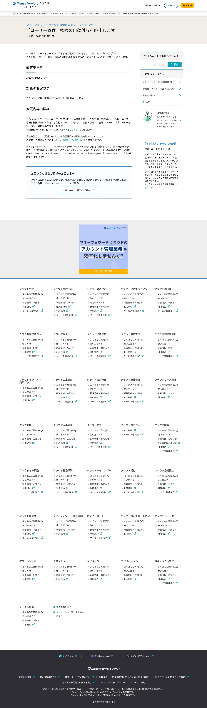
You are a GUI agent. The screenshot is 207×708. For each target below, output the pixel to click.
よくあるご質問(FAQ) (32, 294)
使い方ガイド (28, 298)
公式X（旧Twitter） (140, 656)
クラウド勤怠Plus (130, 425)
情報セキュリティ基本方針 (77, 677)
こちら (74, 129)
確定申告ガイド (97, 302)
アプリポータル (129, 561)
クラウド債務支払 (96, 334)
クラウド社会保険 (63, 470)
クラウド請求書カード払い (135, 516)
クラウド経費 (60, 334)
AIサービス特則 (137, 682)
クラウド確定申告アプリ (134, 288)
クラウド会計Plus (63, 288)
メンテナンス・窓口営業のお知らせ (160, 81)
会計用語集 (61, 306)
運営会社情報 (24, 677)
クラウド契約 (128, 470)
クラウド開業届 (27, 516)
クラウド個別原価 (96, 379)
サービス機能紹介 (30, 310)
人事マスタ (59, 561)
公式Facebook (102, 656)
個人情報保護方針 (48, 677)
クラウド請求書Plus (30, 334)
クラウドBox (26, 425)
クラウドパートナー (165, 516)
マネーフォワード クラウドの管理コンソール (67, 13)
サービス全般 (26, 606)
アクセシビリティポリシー (112, 682)
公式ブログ (68, 656)
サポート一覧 (151, 5)
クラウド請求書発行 (165, 334)
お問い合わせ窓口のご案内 (76, 190)
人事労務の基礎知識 (167, 442)
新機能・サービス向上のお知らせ (158, 88)
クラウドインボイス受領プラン (30, 381)
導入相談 (187, 5)
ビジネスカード (95, 516)
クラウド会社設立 (164, 470)
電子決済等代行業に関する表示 (77, 682)
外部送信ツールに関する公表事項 (169, 677)
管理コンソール (27, 561)
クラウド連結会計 (130, 379)
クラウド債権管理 (130, 334)
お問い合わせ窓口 (72, 140)
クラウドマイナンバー (99, 470)
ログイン (171, 5)
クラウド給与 (162, 425)
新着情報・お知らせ (32, 302)
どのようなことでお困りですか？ (160, 56)
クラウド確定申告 (96, 288)
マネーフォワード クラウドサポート (31, 13)
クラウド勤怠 (94, 425)
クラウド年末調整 (29, 470)
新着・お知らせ (95, 13)
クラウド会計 (26, 288)
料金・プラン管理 (164, 561)
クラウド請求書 (163, 288)
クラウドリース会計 (165, 379)
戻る (148, 102)
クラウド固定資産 (63, 379)
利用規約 (26, 306)
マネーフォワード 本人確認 (68, 516)
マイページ (93, 561)
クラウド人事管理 (63, 425)
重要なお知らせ (111, 13)
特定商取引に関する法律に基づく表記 (130, 677)
